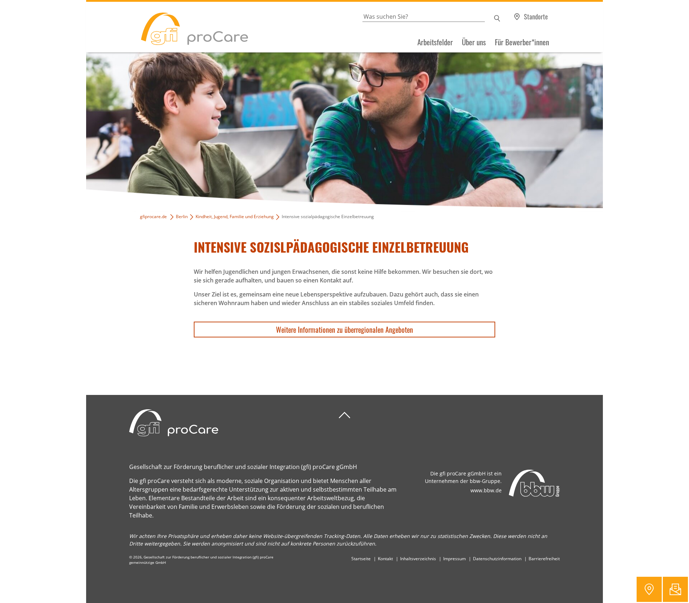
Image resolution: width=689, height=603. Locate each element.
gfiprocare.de (153, 216)
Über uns (474, 42)
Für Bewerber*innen (522, 42)
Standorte (536, 16)
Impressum (454, 559)
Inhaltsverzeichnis (418, 559)
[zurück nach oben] (344, 415)
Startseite (361, 559)
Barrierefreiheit (544, 559)
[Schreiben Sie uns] (675, 589)
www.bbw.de (486, 490)
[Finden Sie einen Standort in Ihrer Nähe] (649, 589)
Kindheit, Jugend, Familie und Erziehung (235, 216)
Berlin (182, 216)
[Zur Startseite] (167, 27)
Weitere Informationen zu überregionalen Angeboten (344, 329)
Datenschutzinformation (497, 559)
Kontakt (385, 559)
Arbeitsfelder (435, 42)
